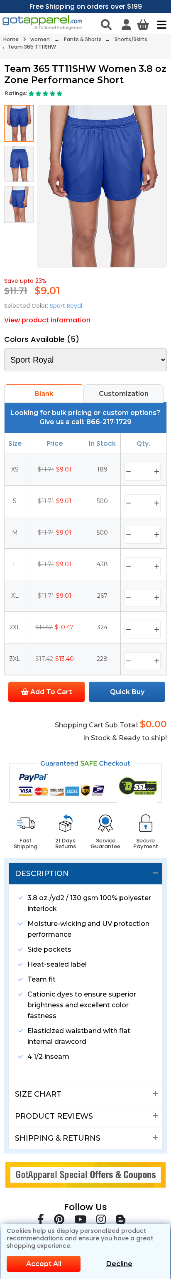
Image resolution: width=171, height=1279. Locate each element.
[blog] (120, 1221)
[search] (106, 24)
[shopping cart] (143, 24)
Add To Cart (50, 692)
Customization (124, 394)
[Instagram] (101, 1221)
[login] (126, 24)
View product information (47, 320)
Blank (44, 394)
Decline (119, 1264)
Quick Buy (127, 692)
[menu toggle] (159, 24)
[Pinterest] (59, 1221)
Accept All (43, 1264)
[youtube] (80, 1221)
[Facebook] (40, 1221)
